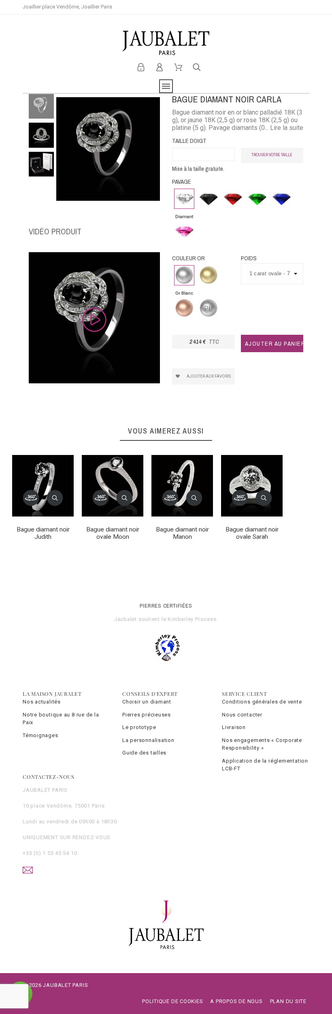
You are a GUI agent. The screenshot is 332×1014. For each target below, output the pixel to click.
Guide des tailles (144, 753)
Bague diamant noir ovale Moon (112, 533)
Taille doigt (189, 141)
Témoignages (40, 735)
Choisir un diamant (146, 702)
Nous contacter (242, 715)
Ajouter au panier (274, 343)
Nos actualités (42, 702)
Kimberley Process (192, 619)
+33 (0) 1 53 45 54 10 (50, 853)
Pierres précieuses (146, 715)
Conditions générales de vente (262, 702)
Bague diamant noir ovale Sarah (252, 533)
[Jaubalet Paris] (166, 43)
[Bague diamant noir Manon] (170, 498)
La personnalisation (148, 740)
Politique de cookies (172, 1001)
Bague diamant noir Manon (182, 533)
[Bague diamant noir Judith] (31, 498)
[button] (55, 498)
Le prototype (139, 727)
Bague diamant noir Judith (43, 533)
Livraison (234, 727)
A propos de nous (236, 1001)
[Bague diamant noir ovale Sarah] (240, 498)
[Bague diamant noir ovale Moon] (101, 498)
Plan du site (288, 1001)
